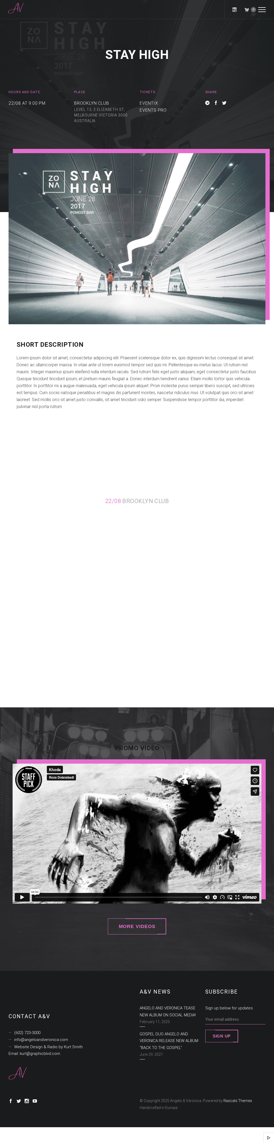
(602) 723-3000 (26, 1032)
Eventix (149, 103)
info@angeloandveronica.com (40, 1039)
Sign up (222, 1036)
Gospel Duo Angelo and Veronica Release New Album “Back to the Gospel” (169, 1041)
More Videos (137, 926)
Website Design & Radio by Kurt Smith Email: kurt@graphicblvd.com (46, 1050)
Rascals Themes (237, 1101)
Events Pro (153, 110)
